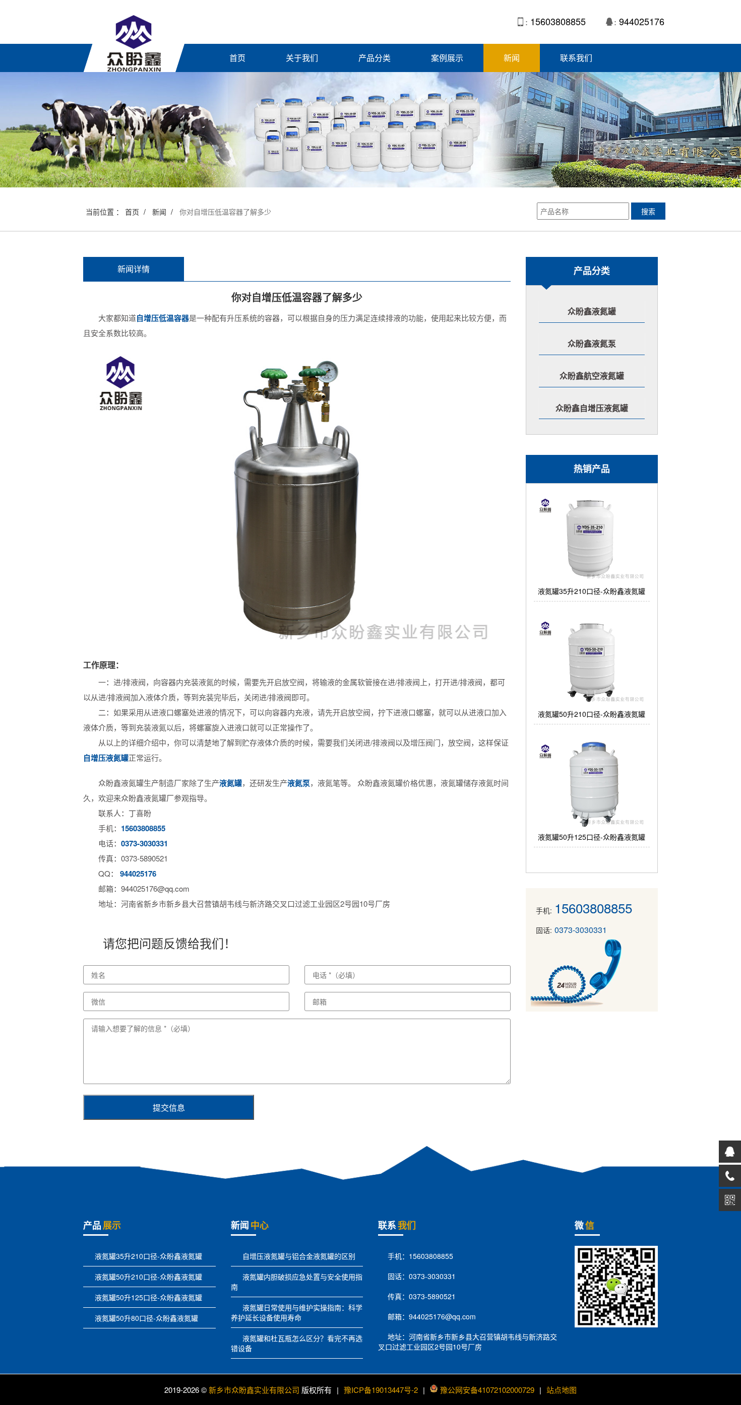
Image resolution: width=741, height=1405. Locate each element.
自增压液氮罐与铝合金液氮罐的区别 (297, 1256)
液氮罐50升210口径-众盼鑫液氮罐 (147, 1277)
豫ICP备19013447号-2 (381, 1389)
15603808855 (558, 21)
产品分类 (374, 57)
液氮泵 (298, 782)
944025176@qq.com (442, 1316)
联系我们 (576, 57)
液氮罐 (230, 782)
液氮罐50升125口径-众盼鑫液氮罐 (147, 1297)
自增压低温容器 (162, 317)
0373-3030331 (144, 843)
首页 (237, 57)
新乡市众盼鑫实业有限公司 (254, 1389)
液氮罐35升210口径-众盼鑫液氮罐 (147, 1256)
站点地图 (561, 1389)
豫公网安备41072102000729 (487, 1389)
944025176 (641, 21)
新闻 (512, 57)
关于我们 (302, 57)
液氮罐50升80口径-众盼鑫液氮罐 (145, 1318)
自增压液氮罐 (106, 757)
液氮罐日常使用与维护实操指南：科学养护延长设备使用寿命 (296, 1312)
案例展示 (447, 57)
